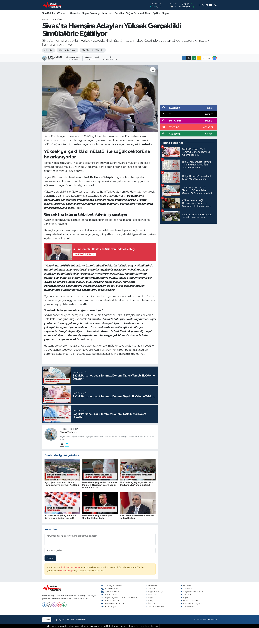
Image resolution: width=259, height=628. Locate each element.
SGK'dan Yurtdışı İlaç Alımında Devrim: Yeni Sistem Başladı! (60, 516)
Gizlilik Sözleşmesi (156, 606)
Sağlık (165, 13)
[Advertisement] (188, 83)
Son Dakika (48, 13)
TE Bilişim (212, 619)
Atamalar (74, 13)
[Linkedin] (67, 444)
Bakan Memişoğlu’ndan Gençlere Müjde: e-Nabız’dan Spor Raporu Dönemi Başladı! (99, 485)
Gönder (50, 558)
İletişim (151, 603)
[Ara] (215, 5)
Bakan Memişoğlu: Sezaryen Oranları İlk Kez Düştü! (97, 516)
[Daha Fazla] (199, 58)
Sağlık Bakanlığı (91, 13)
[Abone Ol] (214, 58)
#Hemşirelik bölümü (67, 50)
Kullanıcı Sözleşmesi (192, 603)
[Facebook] (44, 604)
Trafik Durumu (111, 594)
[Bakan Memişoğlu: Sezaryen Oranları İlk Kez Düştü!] (100, 502)
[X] (49, 604)
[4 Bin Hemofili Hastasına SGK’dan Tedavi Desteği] (138, 502)
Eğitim (156, 13)
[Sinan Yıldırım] (51, 434)
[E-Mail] (62, 444)
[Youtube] (59, 604)
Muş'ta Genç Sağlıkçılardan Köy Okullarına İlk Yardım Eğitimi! (136, 483)
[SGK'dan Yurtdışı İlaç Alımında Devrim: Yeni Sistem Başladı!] (62, 502)
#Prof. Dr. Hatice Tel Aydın (92, 50)
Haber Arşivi (110, 606)
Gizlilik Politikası (190, 600)
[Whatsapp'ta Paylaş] (194, 58)
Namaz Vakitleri (112, 591)
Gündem (62, 13)
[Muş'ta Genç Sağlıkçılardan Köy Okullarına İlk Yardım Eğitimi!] (138, 469)
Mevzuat (107, 13)
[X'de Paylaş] (188, 58)
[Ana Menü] (215, 13)
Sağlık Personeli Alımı (138, 13)
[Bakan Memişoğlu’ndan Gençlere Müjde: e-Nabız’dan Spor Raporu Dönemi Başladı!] (100, 469)
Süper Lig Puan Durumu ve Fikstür (121, 597)
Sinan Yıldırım (68, 432)
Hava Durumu (111, 588)
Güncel (151, 588)
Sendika (119, 13)
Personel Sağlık (66, 570)
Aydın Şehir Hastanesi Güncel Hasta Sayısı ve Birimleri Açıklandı (62, 483)
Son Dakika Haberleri (114, 603)
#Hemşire (48, 50)
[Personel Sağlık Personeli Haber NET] (52, 5)
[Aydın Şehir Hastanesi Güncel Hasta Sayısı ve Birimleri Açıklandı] (62, 469)
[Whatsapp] (64, 604)
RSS (48, 619)
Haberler (47, 20)
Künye (151, 600)
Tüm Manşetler (112, 600)
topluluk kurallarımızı (71, 567)
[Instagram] (54, 604)
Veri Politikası (189, 606)
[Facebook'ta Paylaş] (184, 58)
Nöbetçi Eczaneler (113, 585)
